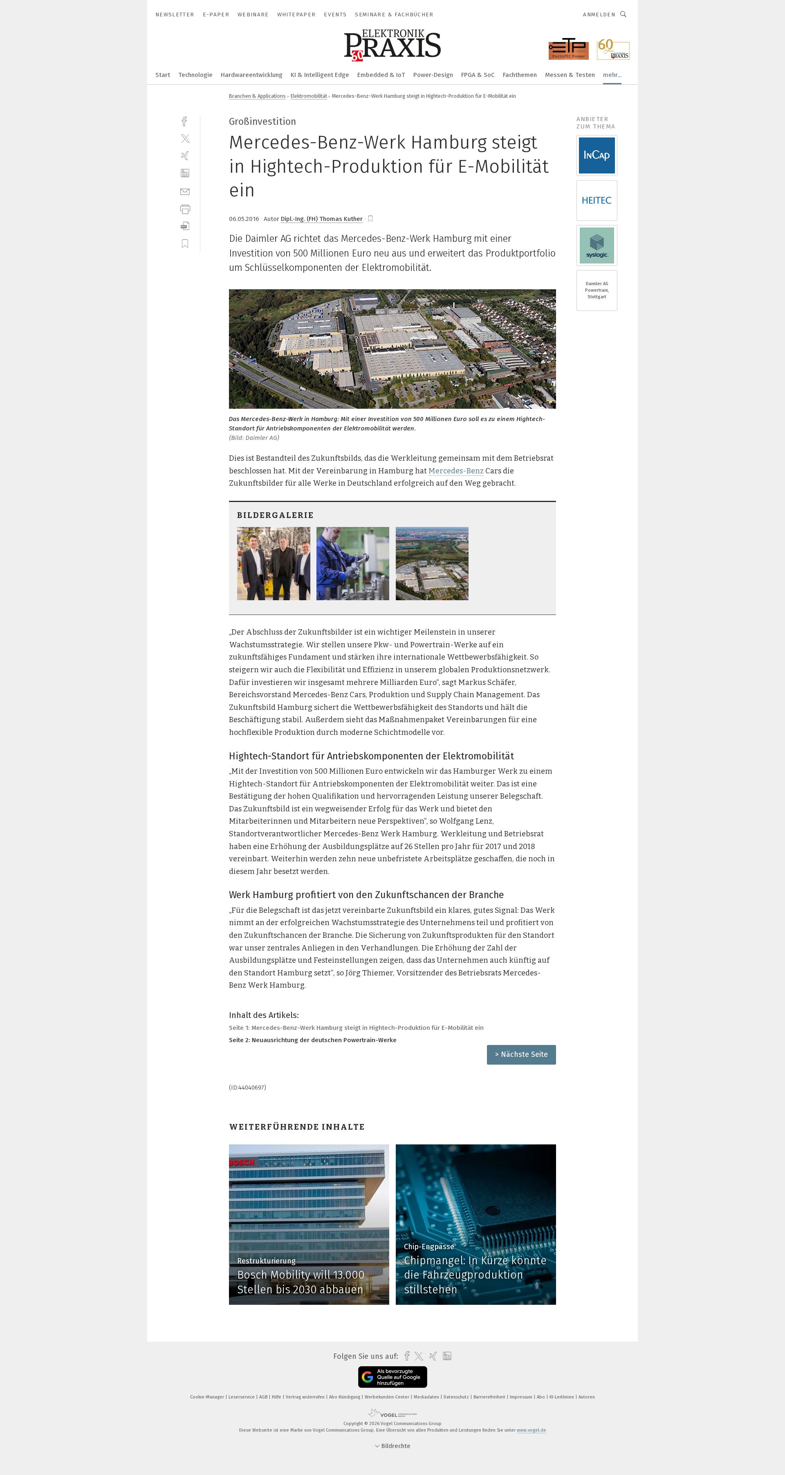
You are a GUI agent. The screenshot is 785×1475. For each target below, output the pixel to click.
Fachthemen (520, 75)
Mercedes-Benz (456, 470)
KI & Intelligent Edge (320, 75)
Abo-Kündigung (345, 1397)
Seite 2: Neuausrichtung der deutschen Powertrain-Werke (313, 1040)
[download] (185, 226)
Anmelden (599, 14)
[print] (185, 208)
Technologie (195, 75)
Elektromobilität (309, 96)
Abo (541, 1397)
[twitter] (185, 138)
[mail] (185, 191)
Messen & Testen (570, 75)
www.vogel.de (531, 1430)
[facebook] (185, 120)
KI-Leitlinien (562, 1397)
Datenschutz (457, 1397)
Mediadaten (427, 1397)
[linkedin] (185, 173)
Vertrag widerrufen (306, 1397)
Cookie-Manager (207, 1397)
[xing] (185, 156)
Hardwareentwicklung (252, 75)
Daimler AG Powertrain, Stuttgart (597, 290)
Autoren (587, 1397)
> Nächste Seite (521, 1054)
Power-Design (433, 75)
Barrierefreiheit (490, 1397)
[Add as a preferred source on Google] (392, 1377)
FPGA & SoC (478, 75)
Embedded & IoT (381, 75)
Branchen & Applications (257, 96)
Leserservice (242, 1397)
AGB (264, 1397)
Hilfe (277, 1397)
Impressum (522, 1397)
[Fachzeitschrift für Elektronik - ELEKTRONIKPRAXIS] (162, 74)
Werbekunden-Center (387, 1397)
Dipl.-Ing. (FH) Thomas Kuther (322, 219)
